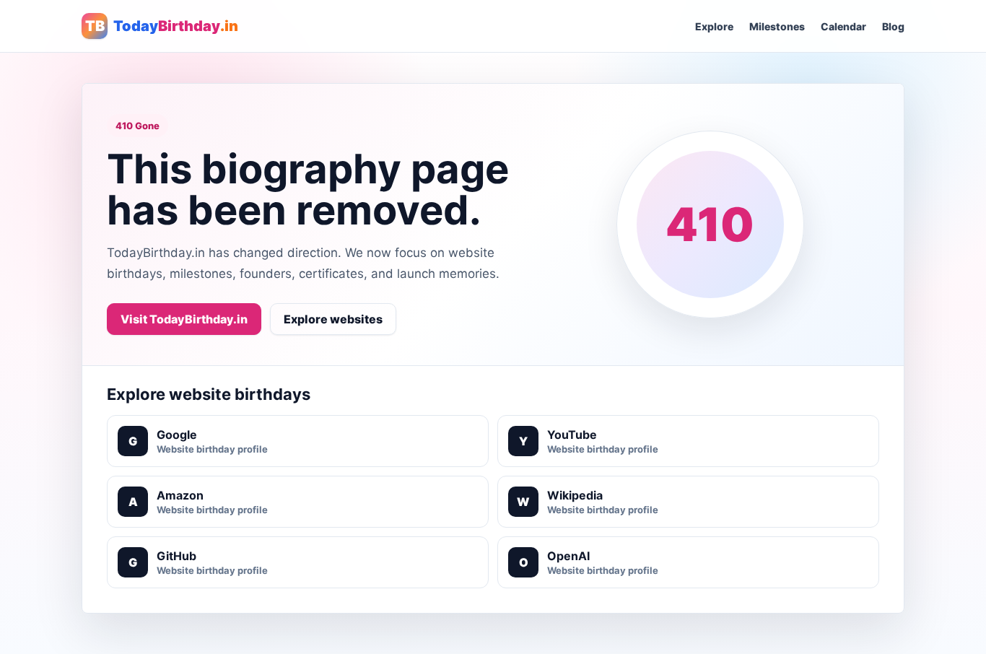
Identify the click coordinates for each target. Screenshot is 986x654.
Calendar (843, 26)
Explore (714, 26)
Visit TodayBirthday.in (184, 319)
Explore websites (333, 319)
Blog (893, 26)
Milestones (777, 26)
